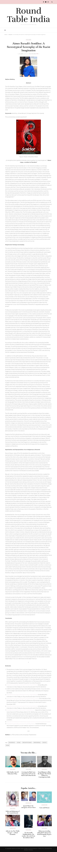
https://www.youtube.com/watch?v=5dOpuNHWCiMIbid (23, 698)
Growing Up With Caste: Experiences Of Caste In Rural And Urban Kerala (28, 773)
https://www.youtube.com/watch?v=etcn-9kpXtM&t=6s (22, 685)
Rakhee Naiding (37, 742)
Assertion (28, 802)
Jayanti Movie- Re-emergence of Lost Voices (28, 806)
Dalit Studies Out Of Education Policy (12, 773)
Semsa (7, 745)
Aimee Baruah (12, 742)
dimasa (18, 742)
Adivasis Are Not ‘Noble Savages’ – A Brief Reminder (13, 832)
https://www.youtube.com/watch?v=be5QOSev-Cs (21, 710)
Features (28, 39)
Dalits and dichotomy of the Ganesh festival (12, 812)
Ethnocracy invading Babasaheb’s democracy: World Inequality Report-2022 (44, 833)
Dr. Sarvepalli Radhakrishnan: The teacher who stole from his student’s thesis (28, 835)
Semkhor (44, 742)
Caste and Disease (44, 808)
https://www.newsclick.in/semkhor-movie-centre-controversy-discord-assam (29, 721)
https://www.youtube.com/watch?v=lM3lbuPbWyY (21, 723)
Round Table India (28, 15)
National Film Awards (27, 742)
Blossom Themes (28, 849)
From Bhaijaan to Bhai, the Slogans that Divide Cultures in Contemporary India (44, 774)
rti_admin (21, 53)
